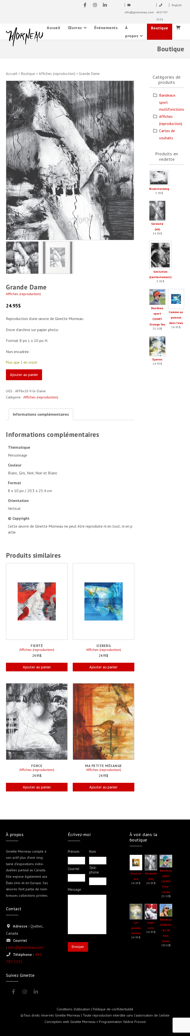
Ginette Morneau (82, 1021)
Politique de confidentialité (113, 1009)
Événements (106, 27)
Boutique (159, 27)
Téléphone (95, 870)
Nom (94, 851)
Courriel (75, 869)
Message (76, 889)
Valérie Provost (134, 1021)
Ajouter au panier (24, 374)
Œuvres (75, 27)
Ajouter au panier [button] (37, 666)
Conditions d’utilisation (73, 1009)
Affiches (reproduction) (57, 73)
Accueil (53, 27)
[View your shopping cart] (178, 27)
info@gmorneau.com (25, 947)
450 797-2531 (162, 15)
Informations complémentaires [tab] (41, 414)
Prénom (75, 851)
